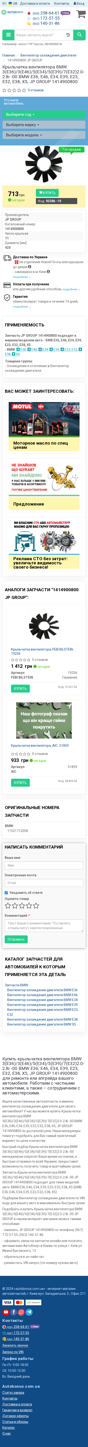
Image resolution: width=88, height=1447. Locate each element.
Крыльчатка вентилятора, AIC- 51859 (40, 745)
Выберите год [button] (19, 114)
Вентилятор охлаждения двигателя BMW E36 (42, 990)
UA (14, 3)
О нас (6, 1433)
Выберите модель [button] (23, 135)
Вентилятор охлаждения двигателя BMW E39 (42, 1005)
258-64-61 (47, 13)
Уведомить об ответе (26, 893)
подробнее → (22, 277)
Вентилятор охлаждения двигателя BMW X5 (41, 1024)
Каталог (8, 1427)
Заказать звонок (15, 1345)
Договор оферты (15, 1416)
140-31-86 (46, 23)
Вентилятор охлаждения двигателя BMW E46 (42, 995)
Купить (49, 193)
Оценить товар (17, 899)
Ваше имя (12, 858)
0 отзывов (36, 90)
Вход (80, 3)
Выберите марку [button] (21, 124)
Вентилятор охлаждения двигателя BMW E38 (42, 1019)
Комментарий (17, 915)
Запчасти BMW (16, 985)
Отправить (16, 939)
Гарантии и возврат (17, 1410)
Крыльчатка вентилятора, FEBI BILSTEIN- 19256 (42, 651)
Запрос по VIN (12, 1352)
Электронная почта (20, 875)
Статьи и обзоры (15, 1422)
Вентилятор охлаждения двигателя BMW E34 (42, 1000)
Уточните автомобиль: (14, 102)
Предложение (28, 504)
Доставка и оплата (35, 3)
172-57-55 (46, 18)
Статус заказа (13, 1392)
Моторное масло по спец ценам (40, 445)
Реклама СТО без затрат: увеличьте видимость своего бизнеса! (40, 563)
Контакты (61, 3)
